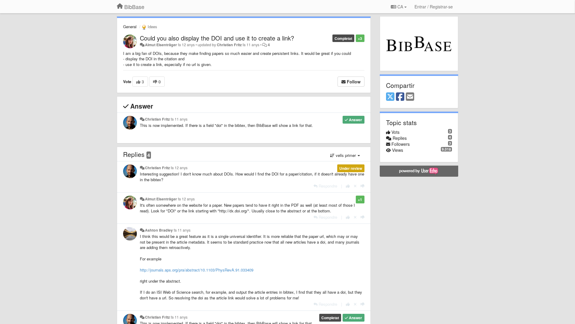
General (130, 26)
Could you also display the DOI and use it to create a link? (217, 38)
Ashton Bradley (159, 230)
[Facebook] (400, 97)
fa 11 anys (179, 119)
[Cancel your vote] (355, 186)
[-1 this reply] (362, 186)
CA (400, 7)
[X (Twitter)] (390, 97)
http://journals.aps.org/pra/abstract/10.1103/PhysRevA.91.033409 (196, 270)
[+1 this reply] (348, 186)
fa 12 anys (179, 167)
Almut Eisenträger (161, 44)
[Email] (410, 97)
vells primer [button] (346, 155)
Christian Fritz (229, 44)
